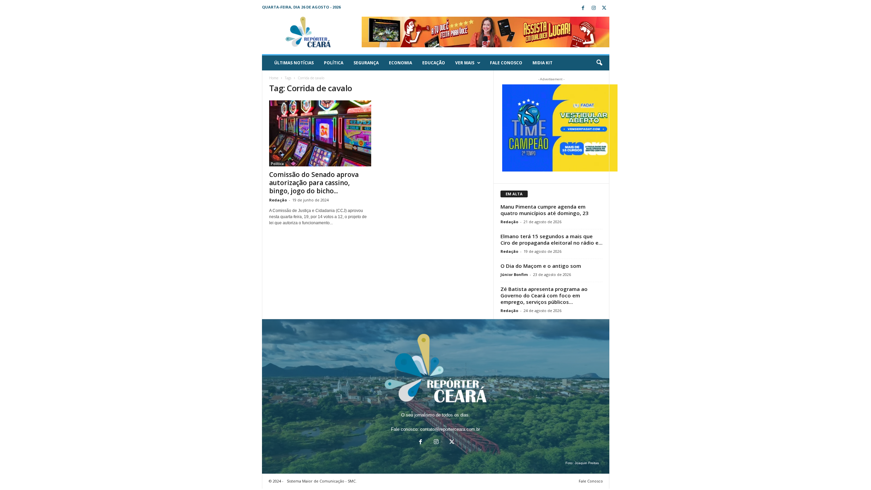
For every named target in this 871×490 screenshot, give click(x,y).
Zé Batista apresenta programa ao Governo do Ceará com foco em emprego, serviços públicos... (544, 295)
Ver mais (464, 63)
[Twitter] (604, 8)
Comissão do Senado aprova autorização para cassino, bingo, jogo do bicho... (314, 182)
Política (333, 63)
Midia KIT (542, 63)
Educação (433, 63)
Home (273, 78)
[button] (599, 62)
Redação (278, 199)
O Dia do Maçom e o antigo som (540, 265)
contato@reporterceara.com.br (450, 429)
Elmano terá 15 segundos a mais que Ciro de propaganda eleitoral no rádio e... (551, 239)
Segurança (366, 63)
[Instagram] (594, 8)
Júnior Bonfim (514, 274)
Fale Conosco (506, 63)
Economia (400, 63)
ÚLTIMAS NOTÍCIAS (294, 63)
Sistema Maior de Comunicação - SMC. (322, 481)
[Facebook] (583, 8)
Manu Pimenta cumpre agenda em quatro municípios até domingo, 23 (544, 209)
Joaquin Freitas (587, 463)
